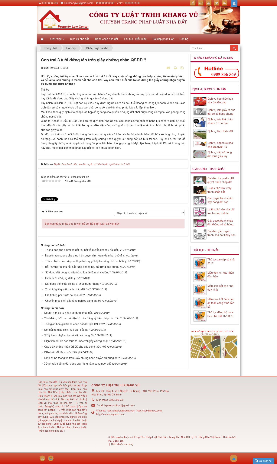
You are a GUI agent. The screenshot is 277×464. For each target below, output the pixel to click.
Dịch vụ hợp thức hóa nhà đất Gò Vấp (220, 100)
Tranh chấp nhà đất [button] (106, 39)
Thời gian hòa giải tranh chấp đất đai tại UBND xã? (74, 324)
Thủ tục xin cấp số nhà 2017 (221, 261)
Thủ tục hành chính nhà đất (72, 427)
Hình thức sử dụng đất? (59, 278)
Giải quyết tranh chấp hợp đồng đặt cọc (220, 200)
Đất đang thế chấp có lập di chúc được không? (73, 283)
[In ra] (176, 67)
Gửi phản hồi (265, 460)
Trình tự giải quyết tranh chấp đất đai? (68, 289)
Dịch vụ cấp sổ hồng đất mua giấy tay (219, 154)
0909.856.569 (49, 3)
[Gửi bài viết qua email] (169, 67)
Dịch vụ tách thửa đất (220, 131)
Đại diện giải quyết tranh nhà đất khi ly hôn (221, 233)
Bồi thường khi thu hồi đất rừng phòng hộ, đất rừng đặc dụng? (82, 267)
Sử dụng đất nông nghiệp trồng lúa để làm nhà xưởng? (78, 272)
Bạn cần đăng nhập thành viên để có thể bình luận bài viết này (82, 223)
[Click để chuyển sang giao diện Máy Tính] (51, 458)
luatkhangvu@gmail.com (78, 3)
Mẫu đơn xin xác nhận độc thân (220, 274)
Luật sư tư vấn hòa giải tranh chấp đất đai (221, 211)
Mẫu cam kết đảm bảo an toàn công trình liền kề (220, 302)
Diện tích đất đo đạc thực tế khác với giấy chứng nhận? (77, 341)
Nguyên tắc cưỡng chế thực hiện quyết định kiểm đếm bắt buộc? (83, 255)
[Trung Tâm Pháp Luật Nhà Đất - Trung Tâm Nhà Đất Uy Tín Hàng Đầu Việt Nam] (64, 19)
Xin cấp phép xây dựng (63, 416)
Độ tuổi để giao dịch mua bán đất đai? (67, 329)
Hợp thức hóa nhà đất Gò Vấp (69, 396)
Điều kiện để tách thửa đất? (60, 352)
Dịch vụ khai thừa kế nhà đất (55, 402)
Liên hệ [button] (184, 39)
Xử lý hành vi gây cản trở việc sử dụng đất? (70, 335)
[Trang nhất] (42, 39)
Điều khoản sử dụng (122, 444)
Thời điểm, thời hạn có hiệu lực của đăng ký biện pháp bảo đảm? (83, 318)
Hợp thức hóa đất (47, 382)
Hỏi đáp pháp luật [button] (163, 39)
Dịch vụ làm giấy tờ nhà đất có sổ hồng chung (221, 111)
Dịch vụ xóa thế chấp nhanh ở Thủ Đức (220, 121)
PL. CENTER (115, 440)
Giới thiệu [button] (56, 39)
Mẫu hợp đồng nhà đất (51, 430)
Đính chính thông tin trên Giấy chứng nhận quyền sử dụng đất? (82, 358)
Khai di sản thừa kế (48, 399)
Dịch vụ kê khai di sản (73, 399)
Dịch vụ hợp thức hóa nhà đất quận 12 (220, 144)
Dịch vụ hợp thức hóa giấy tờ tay (61, 385)
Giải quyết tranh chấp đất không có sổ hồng (220, 222)
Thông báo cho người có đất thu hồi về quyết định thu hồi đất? (82, 250)
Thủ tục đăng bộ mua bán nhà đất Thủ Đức (220, 314)
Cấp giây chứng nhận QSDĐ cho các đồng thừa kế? (75, 346)
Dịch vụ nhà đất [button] (79, 39)
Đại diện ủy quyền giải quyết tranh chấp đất (220, 180)
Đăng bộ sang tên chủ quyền (61, 406)
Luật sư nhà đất (71, 420)
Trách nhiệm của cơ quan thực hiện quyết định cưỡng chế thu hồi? (84, 261)
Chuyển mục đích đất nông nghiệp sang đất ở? (73, 300)
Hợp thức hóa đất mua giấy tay (62, 387)
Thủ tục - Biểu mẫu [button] (135, 39)
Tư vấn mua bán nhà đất (71, 409)
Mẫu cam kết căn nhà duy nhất (220, 287)
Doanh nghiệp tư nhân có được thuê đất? (68, 312)
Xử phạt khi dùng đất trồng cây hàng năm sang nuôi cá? (77, 363)
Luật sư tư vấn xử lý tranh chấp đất (219, 190)
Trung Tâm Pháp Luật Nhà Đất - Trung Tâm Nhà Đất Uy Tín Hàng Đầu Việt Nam (177, 437)
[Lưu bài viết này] (182, 67)
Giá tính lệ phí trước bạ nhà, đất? (65, 295)
